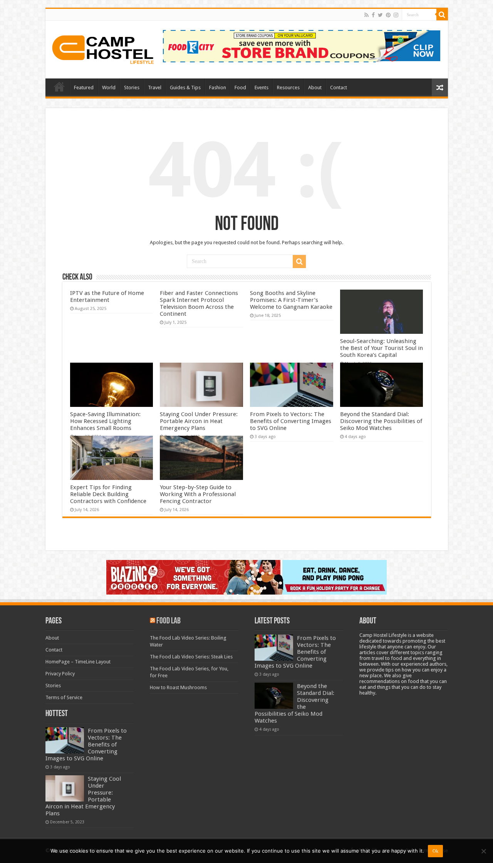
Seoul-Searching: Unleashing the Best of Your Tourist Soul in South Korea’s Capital (381, 348)
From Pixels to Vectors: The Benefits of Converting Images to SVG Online (290, 421)
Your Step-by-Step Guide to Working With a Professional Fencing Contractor (198, 494)
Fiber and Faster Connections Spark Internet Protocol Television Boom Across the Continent (199, 303)
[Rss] (366, 15)
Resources (288, 87)
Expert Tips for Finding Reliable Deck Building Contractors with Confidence (108, 494)
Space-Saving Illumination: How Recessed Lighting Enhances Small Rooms (105, 421)
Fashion (217, 87)
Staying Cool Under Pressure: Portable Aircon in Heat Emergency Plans (199, 421)
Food (240, 87)
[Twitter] (380, 15)
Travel (154, 87)
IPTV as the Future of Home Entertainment (107, 296)
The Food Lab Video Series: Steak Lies (191, 657)
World (109, 87)
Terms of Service (63, 697)
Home (59, 86)
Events (261, 87)
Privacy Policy (60, 673)
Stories (131, 87)
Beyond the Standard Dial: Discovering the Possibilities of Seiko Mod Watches (381, 421)
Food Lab (168, 621)
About (315, 87)
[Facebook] (373, 15)
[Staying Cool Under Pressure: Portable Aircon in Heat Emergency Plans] (64, 788)
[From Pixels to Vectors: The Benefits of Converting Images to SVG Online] (64, 740)
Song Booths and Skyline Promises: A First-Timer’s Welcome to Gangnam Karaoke (291, 300)
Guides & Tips (185, 87)
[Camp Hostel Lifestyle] (103, 48)
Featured (84, 87)
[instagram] (396, 15)
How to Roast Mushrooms (178, 687)
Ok (435, 851)
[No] (483, 851)
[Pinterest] (388, 15)
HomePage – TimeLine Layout (78, 662)
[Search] (442, 14)
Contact (338, 87)
